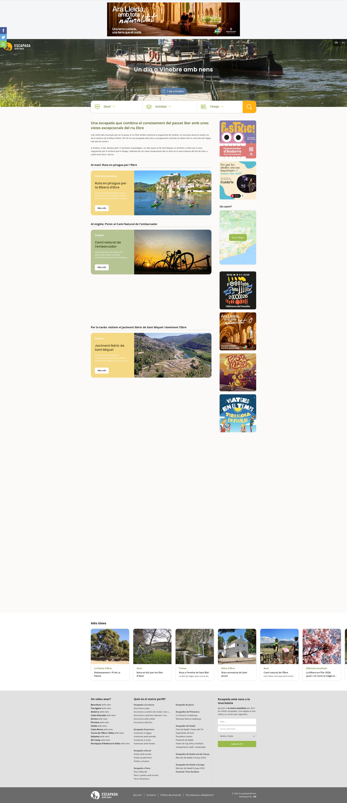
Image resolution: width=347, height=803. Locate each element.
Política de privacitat (170, 795)
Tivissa (182, 668)
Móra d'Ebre (228, 668)
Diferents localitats (106, 176)
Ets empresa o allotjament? (200, 795)
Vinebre (99, 235)
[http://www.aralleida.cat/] (173, 19)
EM (254, 796)
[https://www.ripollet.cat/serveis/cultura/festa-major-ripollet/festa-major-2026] (238, 372)
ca (336, 42)
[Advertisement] (151, 298)
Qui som (137, 795)
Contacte (151, 795)
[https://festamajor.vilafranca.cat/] (238, 290)
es (343, 42)
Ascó (139, 668)
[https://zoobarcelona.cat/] (238, 180)
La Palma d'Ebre (103, 668)
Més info (102, 208)
